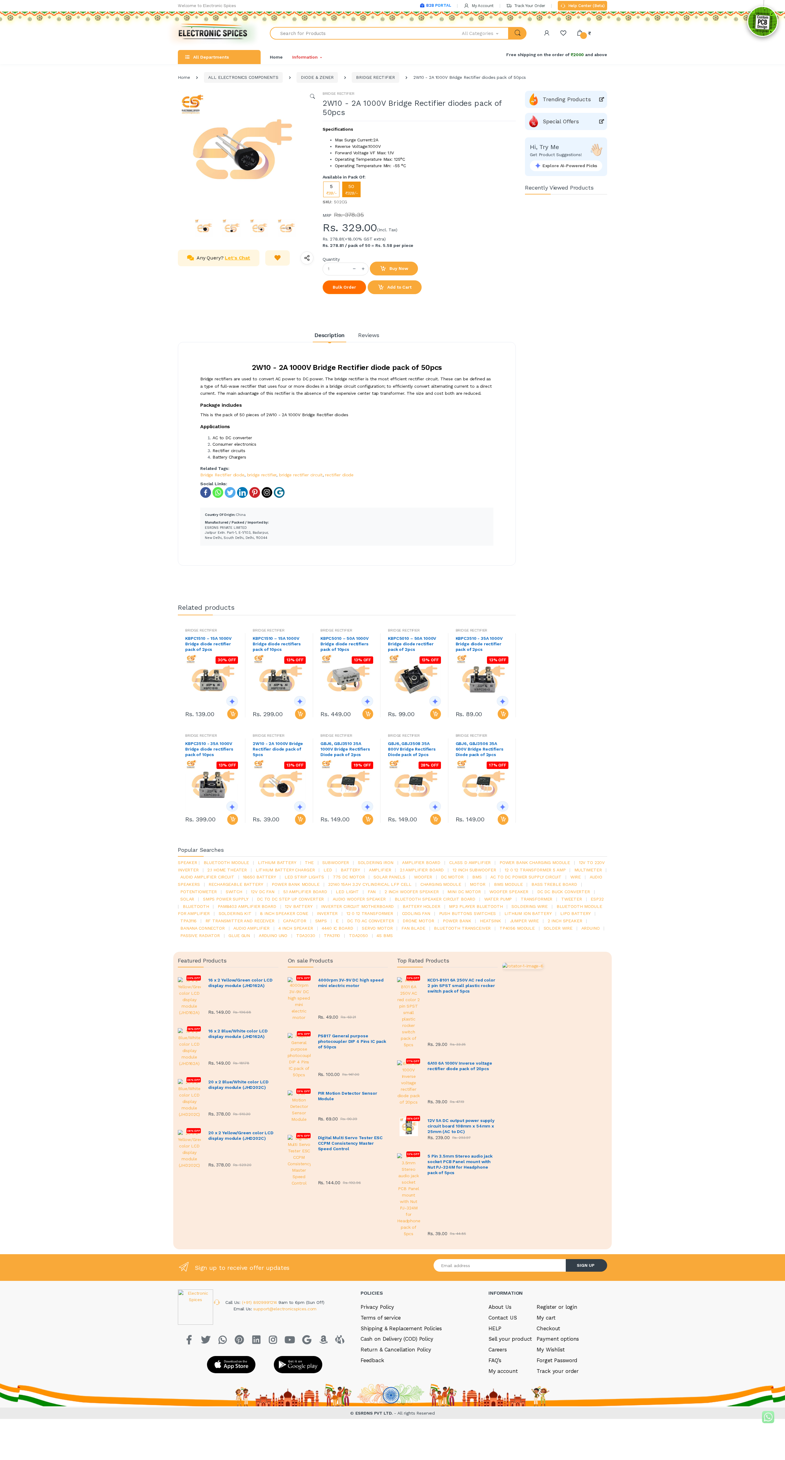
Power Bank (457, 920)
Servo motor (377, 928)
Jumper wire (524, 920)
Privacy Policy (377, 1307)
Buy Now (398, 268)
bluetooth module (226, 862)
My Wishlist (551, 1350)
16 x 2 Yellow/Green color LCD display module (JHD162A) (240, 983)
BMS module (508, 884)
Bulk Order (344, 287)
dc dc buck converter (563, 891)
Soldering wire (529, 906)
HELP (494, 1328)
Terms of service (381, 1318)
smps (321, 920)
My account (503, 1371)
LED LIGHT (347, 891)
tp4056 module (517, 928)
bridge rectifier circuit (301, 474)
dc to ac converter (370, 920)
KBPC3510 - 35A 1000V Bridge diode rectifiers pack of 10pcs (209, 749)
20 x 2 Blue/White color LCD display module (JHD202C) (238, 1084)
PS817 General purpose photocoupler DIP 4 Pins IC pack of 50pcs (352, 1041)
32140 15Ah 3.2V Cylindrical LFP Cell (370, 884)
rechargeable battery (236, 884)
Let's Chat (237, 258)
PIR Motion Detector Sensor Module (347, 1096)
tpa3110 (332, 935)
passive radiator (200, 935)
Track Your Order (529, 5)
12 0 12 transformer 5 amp (535, 869)
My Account (482, 5)
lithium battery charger (285, 869)
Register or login (557, 1307)
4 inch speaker (295, 928)
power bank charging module (535, 862)
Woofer (423, 876)
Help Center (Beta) (586, 5)
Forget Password (557, 1360)
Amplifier (380, 869)
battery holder (421, 906)
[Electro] (213, 33)
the (309, 862)
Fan (372, 891)
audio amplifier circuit (207, 876)
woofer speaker (508, 891)
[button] (485, 33)
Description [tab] (329, 335)
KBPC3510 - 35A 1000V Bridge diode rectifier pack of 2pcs (479, 644)
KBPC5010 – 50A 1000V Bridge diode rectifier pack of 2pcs (412, 644)
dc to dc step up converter (290, 899)
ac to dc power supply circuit (525, 876)
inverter (327, 913)
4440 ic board (337, 928)
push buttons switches (467, 913)
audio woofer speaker (359, 899)
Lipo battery (575, 913)
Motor (477, 884)
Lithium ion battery (527, 913)
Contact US (502, 1318)
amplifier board (421, 862)
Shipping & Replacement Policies (401, 1328)
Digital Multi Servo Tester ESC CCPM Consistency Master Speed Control (350, 1143)
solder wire (558, 928)
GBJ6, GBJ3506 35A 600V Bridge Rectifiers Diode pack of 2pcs (480, 749)
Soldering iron (375, 862)
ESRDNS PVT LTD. (374, 1413)
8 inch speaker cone (284, 913)
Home (276, 57)
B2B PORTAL (438, 5)
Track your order (558, 1371)
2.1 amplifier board (422, 869)
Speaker (187, 862)
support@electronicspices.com (284, 1308)
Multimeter (588, 869)
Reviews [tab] (368, 335)
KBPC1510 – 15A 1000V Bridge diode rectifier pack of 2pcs (208, 644)
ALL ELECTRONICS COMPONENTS (243, 77)
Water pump (498, 899)
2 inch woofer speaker (412, 891)
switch (234, 891)
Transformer (536, 899)
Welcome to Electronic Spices (207, 5)
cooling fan (416, 913)
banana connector (202, 928)
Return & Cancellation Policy (396, 1350)
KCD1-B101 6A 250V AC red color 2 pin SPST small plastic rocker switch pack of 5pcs (461, 985)
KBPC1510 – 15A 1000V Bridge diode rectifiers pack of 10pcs (277, 644)
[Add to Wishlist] (277, 258)
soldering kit (235, 913)
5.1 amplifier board (305, 891)
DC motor (452, 876)
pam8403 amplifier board (247, 906)
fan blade (413, 928)
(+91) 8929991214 (260, 1302)
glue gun (239, 935)
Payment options (558, 1339)
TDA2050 (358, 935)
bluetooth (196, 906)
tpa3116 (188, 920)
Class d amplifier (470, 862)
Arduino (590, 928)
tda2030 (305, 935)
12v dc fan (262, 891)
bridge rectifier (262, 474)
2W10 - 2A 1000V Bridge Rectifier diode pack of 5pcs (278, 749)
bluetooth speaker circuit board (435, 899)
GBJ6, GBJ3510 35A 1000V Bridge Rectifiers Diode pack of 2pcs (345, 749)
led (328, 869)
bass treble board (554, 884)
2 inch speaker (565, 920)
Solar (187, 899)
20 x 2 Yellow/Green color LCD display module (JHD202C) (241, 1135)
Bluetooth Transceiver (462, 928)
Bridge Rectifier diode (222, 474)
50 (351, 189)
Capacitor (294, 920)
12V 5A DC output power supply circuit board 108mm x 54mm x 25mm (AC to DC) (461, 1126)
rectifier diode (339, 474)
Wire (575, 876)
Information (304, 57)
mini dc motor (464, 891)
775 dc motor (349, 876)
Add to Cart (398, 287)
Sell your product (510, 1339)
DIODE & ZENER (317, 77)
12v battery (298, 906)
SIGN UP (586, 1265)
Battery (350, 869)
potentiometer (198, 891)
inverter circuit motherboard (357, 906)
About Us (499, 1307)
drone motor (418, 920)
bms (477, 876)
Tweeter (571, 899)
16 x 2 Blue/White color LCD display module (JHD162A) (238, 1033)
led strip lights (304, 876)
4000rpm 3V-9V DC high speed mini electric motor (351, 983)
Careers (497, 1350)
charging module (440, 884)
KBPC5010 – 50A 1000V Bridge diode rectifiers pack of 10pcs (344, 644)
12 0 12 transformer (370, 913)
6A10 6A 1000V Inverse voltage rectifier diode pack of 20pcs (459, 1066)
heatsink (490, 920)
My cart (546, 1318)
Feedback (372, 1360)
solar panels (389, 876)
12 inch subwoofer (474, 869)
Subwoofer (335, 862)
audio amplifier (251, 928)
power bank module (296, 884)
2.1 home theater (227, 869)
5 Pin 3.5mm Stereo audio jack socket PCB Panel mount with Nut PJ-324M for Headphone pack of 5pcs (459, 1164)
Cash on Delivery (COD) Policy (397, 1339)
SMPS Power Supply (225, 899)
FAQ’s (494, 1360)
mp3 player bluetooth (476, 906)
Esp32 (597, 899)
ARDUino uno (273, 935)
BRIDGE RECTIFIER (375, 77)
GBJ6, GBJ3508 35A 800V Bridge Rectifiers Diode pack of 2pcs (412, 749)
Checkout (548, 1328)
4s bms (384, 935)
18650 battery (259, 876)
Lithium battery (277, 862)
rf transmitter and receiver (239, 920)
